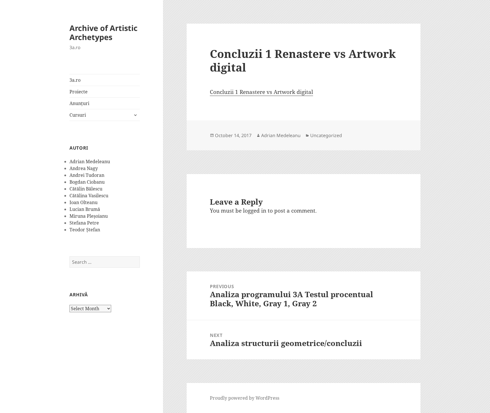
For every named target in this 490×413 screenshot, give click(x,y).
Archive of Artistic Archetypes (103, 32)
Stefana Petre (84, 223)
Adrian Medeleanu (89, 161)
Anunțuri (79, 103)
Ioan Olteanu (83, 202)
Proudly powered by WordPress (244, 398)
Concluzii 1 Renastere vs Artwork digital (261, 92)
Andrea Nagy (83, 168)
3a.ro (75, 80)
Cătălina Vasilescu (88, 195)
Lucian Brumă (84, 209)
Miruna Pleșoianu (88, 216)
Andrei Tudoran (86, 175)
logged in (254, 210)
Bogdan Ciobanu (87, 182)
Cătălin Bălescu (85, 189)
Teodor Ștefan (84, 230)
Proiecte (78, 92)
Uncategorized (326, 135)
